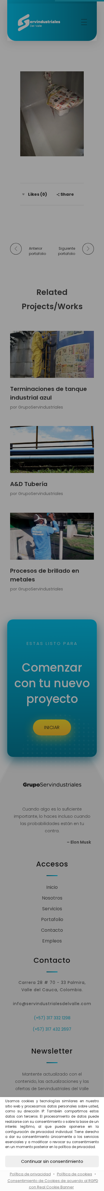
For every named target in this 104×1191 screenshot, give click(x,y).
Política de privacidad (30, 1174)
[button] (52, 1161)
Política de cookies (74, 1174)
